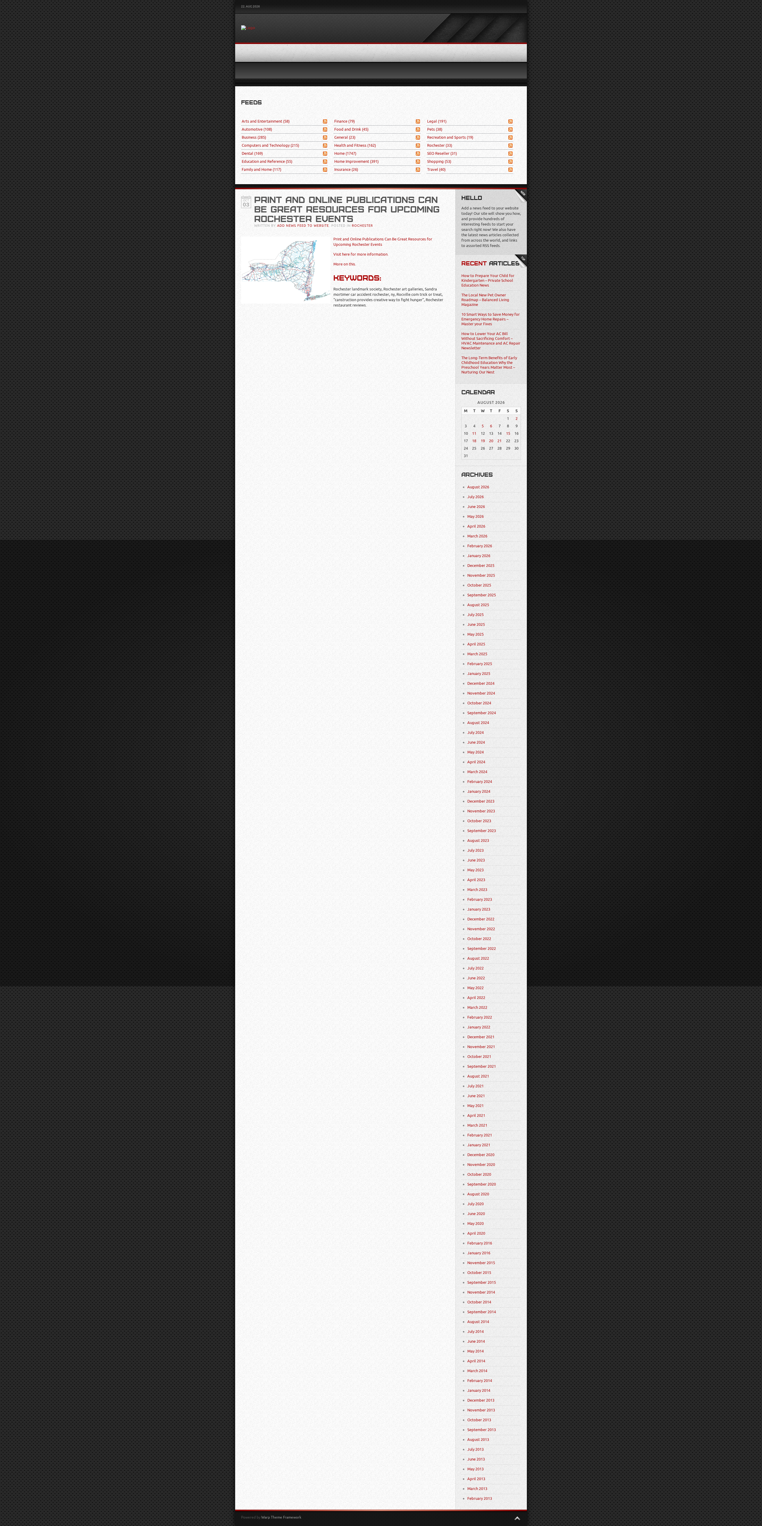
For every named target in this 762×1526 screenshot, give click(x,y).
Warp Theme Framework (281, 1517)
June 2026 (476, 507)
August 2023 (478, 840)
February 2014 (479, 1381)
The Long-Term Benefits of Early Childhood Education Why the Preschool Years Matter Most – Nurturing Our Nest (489, 365)
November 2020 (481, 1165)
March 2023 (477, 890)
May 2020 (475, 1223)
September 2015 (481, 1282)
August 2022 (478, 958)
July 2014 (475, 1331)
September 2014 (481, 1312)
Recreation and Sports (450, 137)
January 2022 (478, 1027)
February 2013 (479, 1498)
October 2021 (479, 1056)
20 (491, 441)
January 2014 (478, 1390)
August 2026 (478, 487)
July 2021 (475, 1086)
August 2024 (478, 723)
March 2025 (477, 654)
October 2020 (479, 1174)
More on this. (344, 264)
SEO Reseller (442, 153)
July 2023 (475, 850)
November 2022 (481, 929)
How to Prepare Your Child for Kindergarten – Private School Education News (487, 280)
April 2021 (476, 1115)
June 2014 (476, 1341)
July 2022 (475, 968)
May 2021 (475, 1106)
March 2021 (477, 1125)
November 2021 (481, 1047)
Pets (434, 129)
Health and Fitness (355, 145)
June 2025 (476, 624)
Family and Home (261, 169)
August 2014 (478, 1322)
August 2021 (478, 1076)
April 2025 (476, 644)
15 (508, 433)
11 (474, 433)
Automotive (257, 129)
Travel (436, 169)
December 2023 (480, 801)
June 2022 (476, 978)
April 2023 (476, 880)
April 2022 (476, 998)
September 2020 (481, 1184)
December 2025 (480, 565)
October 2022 (479, 939)
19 (483, 441)
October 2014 (479, 1302)
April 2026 (476, 526)
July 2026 (475, 497)
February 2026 (479, 546)
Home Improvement (356, 161)
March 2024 (477, 772)
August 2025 (478, 605)
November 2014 (481, 1292)
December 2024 (480, 683)
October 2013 (479, 1420)
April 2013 (476, 1479)
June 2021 (476, 1096)
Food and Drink (351, 129)
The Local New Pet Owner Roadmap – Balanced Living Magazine (485, 300)
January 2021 (478, 1145)
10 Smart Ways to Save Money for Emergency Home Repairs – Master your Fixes (490, 319)
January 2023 (478, 909)
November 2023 (481, 811)
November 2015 (481, 1263)
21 (499, 441)
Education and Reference (267, 161)
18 (474, 441)
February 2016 (479, 1243)
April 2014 (476, 1361)
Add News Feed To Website (303, 225)
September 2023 (481, 831)
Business (254, 137)
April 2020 (476, 1233)
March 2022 (477, 1007)
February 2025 (479, 664)
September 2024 (481, 713)
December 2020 (480, 1155)
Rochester (439, 145)
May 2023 (475, 870)
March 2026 (477, 536)
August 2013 (478, 1439)
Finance (344, 121)
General (344, 137)
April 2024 (476, 762)
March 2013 (477, 1489)
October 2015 (479, 1273)
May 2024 (475, 752)
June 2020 (476, 1214)
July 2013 (475, 1449)
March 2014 (477, 1371)
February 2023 (479, 899)
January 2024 (478, 791)
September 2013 (481, 1430)
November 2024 (481, 693)
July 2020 (475, 1204)
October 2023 (479, 821)
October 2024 (479, 703)
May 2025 (475, 634)
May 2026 (475, 516)
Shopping (439, 161)
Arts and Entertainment (266, 121)
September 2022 (481, 948)
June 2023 (476, 860)
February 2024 (479, 782)
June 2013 (476, 1459)
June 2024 (476, 742)
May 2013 (475, 1469)
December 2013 (480, 1400)
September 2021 (481, 1066)
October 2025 (479, 585)
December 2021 (480, 1037)
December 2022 (480, 919)
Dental (252, 153)
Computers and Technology (270, 145)
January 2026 (478, 556)
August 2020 (478, 1194)
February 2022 (479, 1017)
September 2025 (481, 595)
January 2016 (478, 1253)
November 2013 (481, 1410)
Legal (436, 121)
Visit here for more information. (360, 254)
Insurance (346, 169)
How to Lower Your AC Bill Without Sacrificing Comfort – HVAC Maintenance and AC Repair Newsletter (490, 341)
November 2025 (481, 575)
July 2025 (475, 615)
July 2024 (475, 732)
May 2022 (475, 988)
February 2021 (479, 1135)
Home (345, 153)
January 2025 (478, 674)
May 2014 (475, 1351)
